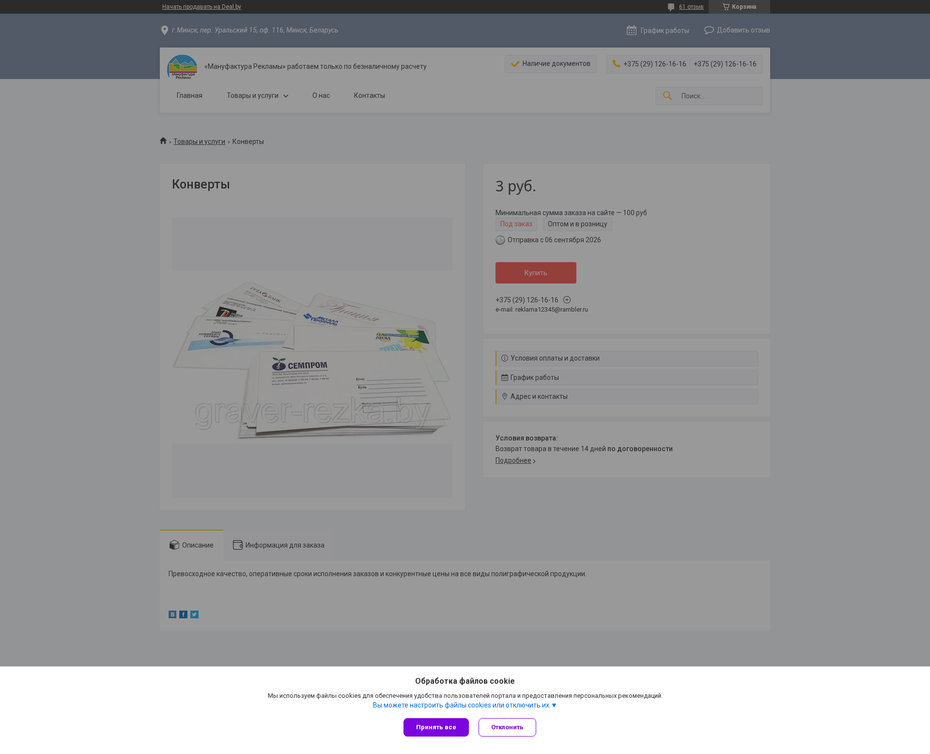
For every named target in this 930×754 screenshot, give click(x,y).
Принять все (436, 727)
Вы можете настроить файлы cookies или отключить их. (462, 705)
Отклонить (507, 727)
